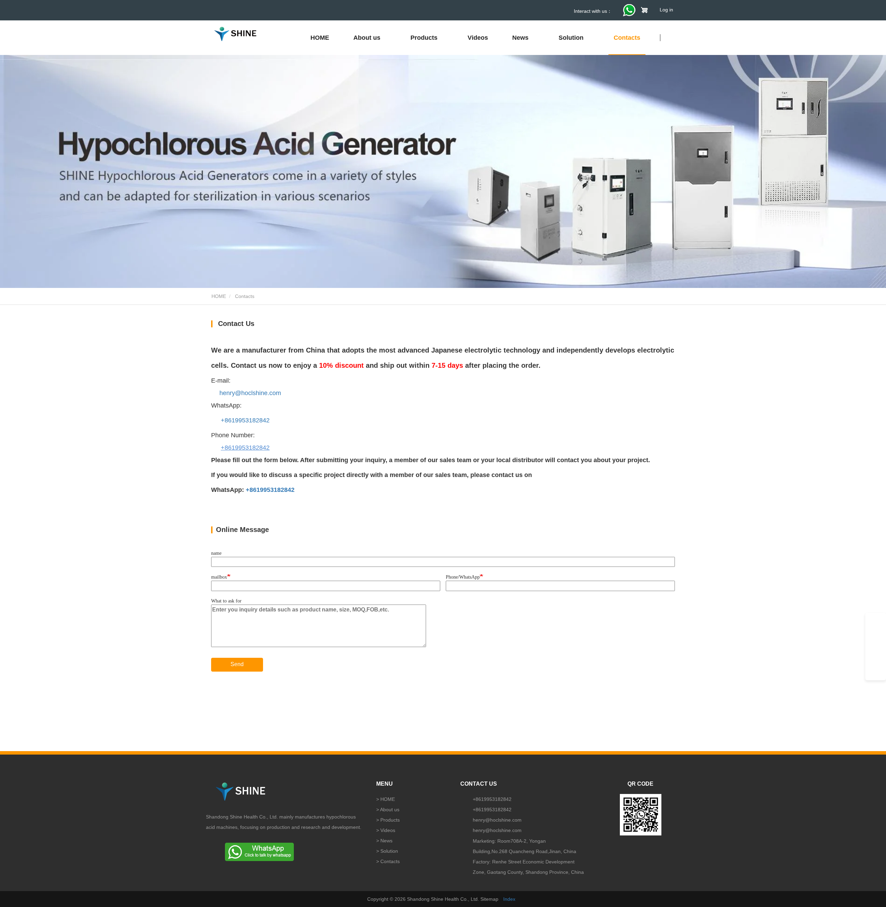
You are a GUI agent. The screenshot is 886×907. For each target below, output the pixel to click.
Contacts (627, 37)
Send (237, 664)
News (386, 840)
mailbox (219, 577)
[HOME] (235, 34)
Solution (389, 851)
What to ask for (226, 601)
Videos (478, 37)
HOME (319, 37)
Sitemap (489, 899)
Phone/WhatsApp (463, 577)
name (216, 553)
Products (390, 820)
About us (389, 809)
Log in (666, 9)
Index (509, 899)
